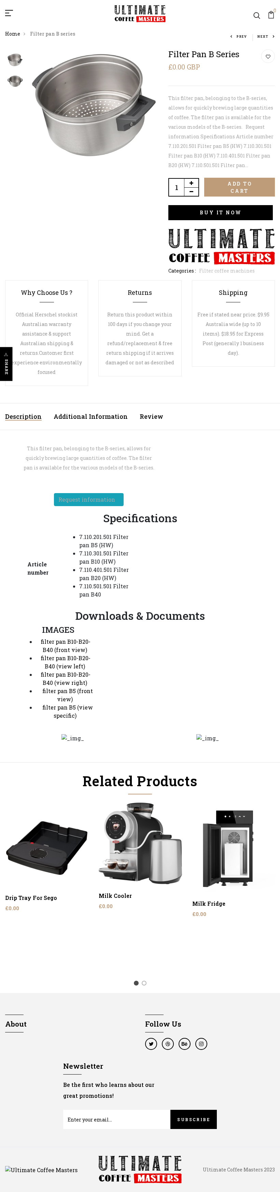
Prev (242, 36)
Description (23, 416)
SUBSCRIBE (193, 1119)
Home (12, 33)
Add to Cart (239, 187)
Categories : (182, 270)
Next (263, 36)
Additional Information (91, 416)
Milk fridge (208, 903)
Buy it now (220, 212)
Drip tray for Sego (31, 897)
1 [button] (137, 984)
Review (151, 416)
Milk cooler (115, 895)
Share (6, 367)
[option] (15, 60)
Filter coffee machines (227, 270)
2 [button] (145, 984)
